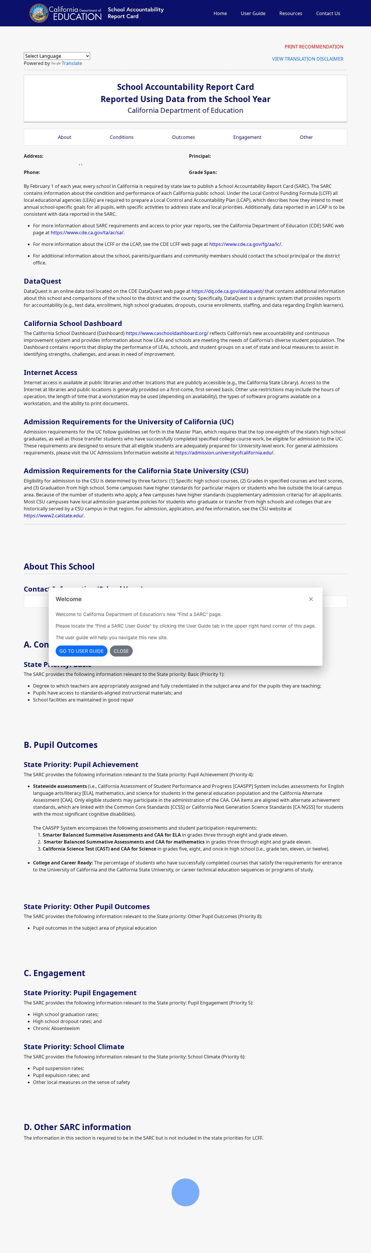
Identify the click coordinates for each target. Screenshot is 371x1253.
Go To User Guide (81, 651)
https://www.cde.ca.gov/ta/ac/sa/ (87, 232)
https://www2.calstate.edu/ (53, 515)
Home (220, 13)
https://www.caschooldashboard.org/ (167, 333)
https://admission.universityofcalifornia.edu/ (224, 452)
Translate (72, 63)
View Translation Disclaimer (307, 59)
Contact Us (328, 13)
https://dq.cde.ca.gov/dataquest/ (228, 291)
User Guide (253, 13)
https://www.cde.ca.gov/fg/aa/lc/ (245, 244)
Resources (290, 13)
